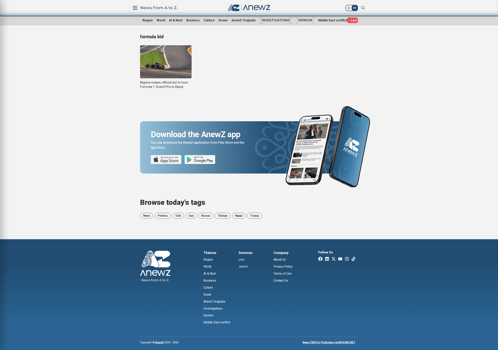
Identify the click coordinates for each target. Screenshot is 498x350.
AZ (349, 8)
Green (223, 20)
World (161, 20)
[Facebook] (320, 259)
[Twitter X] (333, 259)
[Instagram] (347, 259)
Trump (254, 215)
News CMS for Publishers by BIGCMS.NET (328, 342)
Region (147, 20)
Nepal (238, 215)
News (146, 215)
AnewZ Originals (243, 20)
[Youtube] (340, 259)
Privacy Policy (283, 266)
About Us (280, 259)
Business (193, 20)
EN (354, 8)
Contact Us (281, 280)
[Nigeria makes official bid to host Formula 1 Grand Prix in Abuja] (166, 61)
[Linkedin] (327, 259)
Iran (191, 215)
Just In (243, 266)
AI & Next (175, 20)
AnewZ (159, 342)
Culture (209, 20)
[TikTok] (353, 259)
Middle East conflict (332, 20)
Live (241, 259)
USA (178, 215)
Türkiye (222, 215)
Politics (163, 215)
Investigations (276, 20)
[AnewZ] (155, 267)
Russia (205, 215)
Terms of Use (283, 273)
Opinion (305, 20)
